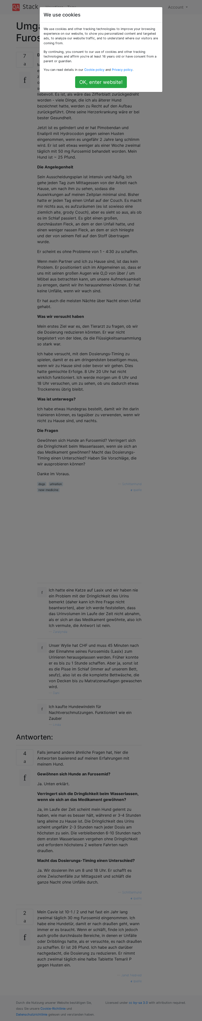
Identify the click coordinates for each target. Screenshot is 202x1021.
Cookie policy (94, 70)
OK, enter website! (101, 82)
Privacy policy (122, 70)
